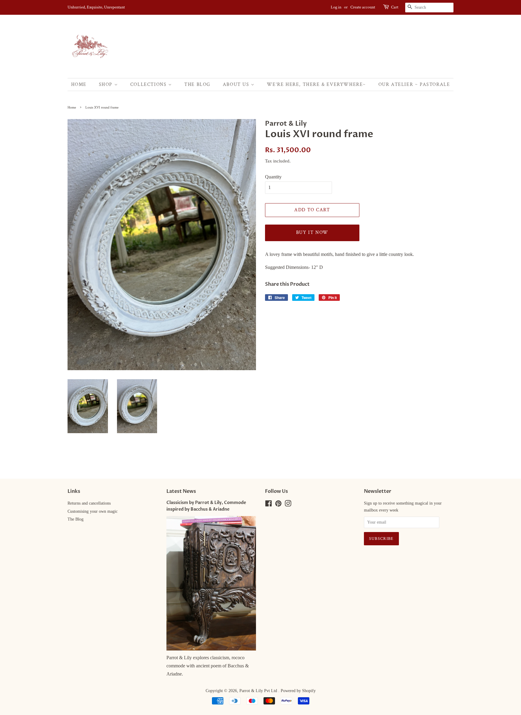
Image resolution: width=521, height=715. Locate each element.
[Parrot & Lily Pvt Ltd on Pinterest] (278, 504)
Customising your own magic (93, 511)
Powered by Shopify (298, 690)
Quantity (273, 176)
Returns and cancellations (89, 503)
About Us (237, 84)
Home (79, 84)
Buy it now (312, 232)
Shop (106, 84)
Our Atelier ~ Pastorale (414, 84)
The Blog (197, 84)
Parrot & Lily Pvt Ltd (258, 690)
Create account (362, 7)
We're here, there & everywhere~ (316, 84)
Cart (394, 7)
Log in (336, 7)
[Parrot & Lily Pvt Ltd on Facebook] (268, 504)
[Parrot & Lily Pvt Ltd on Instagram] (288, 504)
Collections (149, 84)
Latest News (181, 491)
